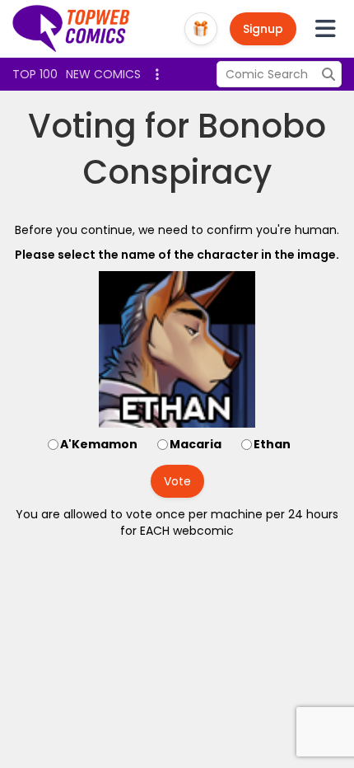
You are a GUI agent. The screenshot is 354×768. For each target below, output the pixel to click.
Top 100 (35, 74)
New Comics (103, 74)
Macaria (195, 444)
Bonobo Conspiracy (205, 149)
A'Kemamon (98, 444)
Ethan (272, 444)
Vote (177, 481)
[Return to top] (71, 29)
